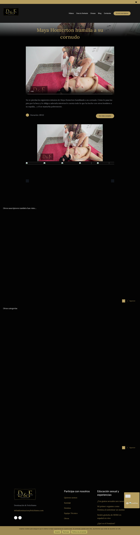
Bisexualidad (76, 292)
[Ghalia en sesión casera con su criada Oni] (35, 213)
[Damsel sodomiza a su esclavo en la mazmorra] (35, 230)
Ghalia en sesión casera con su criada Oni (26, 219)
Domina (67, 508)
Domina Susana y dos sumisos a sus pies (94, 421)
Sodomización (7, 291)
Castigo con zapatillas (83, 222)
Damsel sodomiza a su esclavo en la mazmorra (29, 235)
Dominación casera (22, 222)
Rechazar (66, 532)
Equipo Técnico (71, 513)
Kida (99, 272)
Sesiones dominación (43, 239)
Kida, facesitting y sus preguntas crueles (94, 269)
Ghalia (31, 222)
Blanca (74, 222)
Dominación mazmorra (29, 239)
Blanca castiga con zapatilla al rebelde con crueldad (101, 219)
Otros (66, 518)
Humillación (43, 289)
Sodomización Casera (19, 291)
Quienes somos (70, 497)
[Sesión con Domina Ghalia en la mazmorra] (104, 364)
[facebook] (15, 517)
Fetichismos (16, 406)
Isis (43, 322)
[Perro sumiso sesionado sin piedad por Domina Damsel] (104, 330)
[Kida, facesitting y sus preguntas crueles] (104, 247)
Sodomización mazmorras (59, 239)
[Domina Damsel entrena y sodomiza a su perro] (35, 280)
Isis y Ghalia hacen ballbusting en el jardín (27, 319)
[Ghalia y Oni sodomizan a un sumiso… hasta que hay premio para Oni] (104, 280)
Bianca (5, 406)
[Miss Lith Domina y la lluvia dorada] (35, 432)
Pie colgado (24, 406)
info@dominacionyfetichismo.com (28, 510)
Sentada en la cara (106, 272)
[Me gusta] (127, 496)
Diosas (5, 222)
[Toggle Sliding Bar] (133, 13)
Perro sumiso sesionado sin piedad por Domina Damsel (103, 352)
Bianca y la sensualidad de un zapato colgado (28, 402)
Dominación (12, 222)
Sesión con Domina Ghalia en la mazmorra (96, 369)
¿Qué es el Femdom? (106, 523)
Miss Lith (46, 441)
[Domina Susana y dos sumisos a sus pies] (104, 399)
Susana (114, 425)
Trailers (56, 222)
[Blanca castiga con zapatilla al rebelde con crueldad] (104, 213)
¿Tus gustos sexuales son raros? (111, 501)
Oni (35, 222)
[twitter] (20, 517)
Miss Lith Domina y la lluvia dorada (23, 438)
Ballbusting (6, 322)
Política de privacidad (79, 532)
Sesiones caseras (48, 222)
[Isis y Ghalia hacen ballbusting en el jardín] (35, 313)
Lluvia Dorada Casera (36, 441)
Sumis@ (67, 503)
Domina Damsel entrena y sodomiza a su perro (29, 285)
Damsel (5, 239)
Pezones (39, 222)
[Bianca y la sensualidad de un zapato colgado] (35, 380)
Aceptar (57, 532)
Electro (36, 289)
